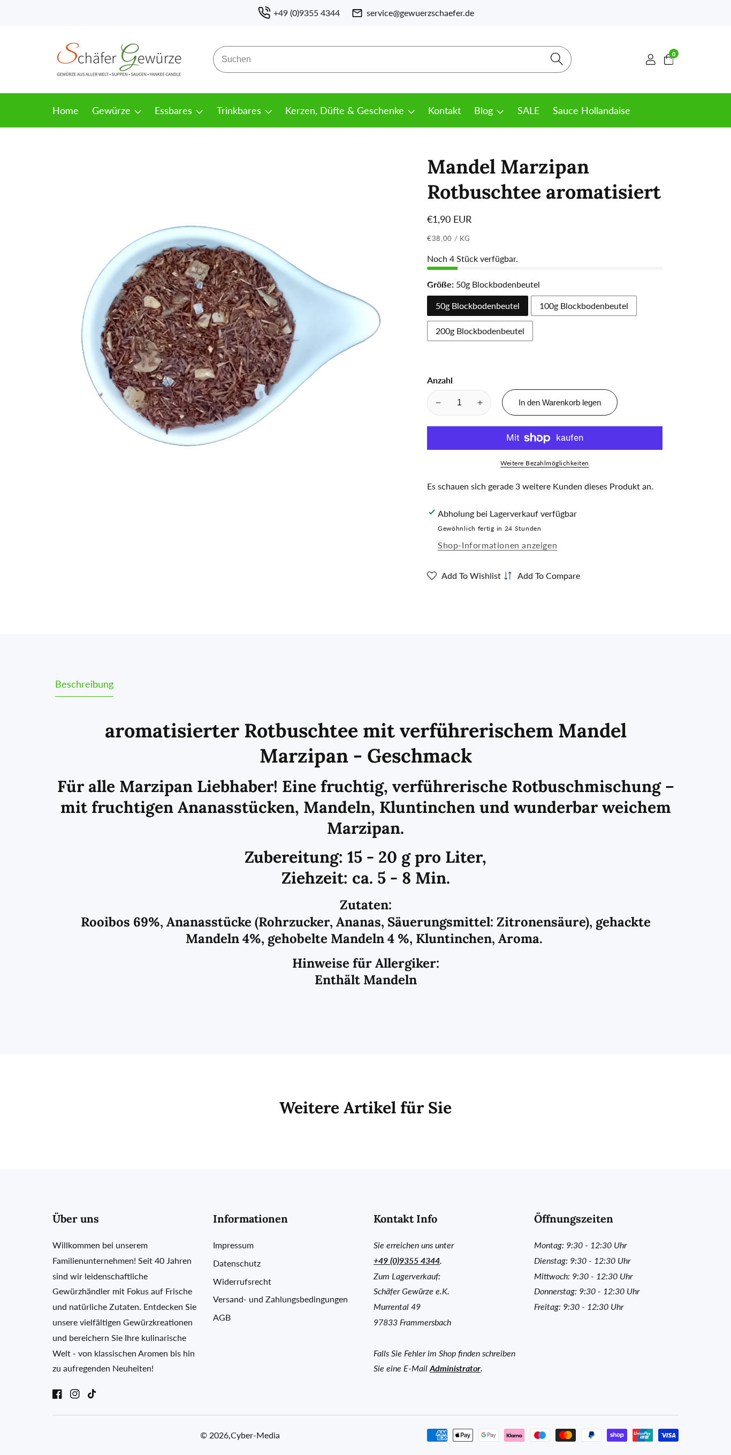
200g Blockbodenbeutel (480, 331)
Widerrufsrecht (242, 1281)
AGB (222, 1317)
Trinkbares (239, 110)
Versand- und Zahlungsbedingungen (280, 1299)
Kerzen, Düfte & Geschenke (344, 110)
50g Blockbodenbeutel (478, 305)
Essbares (173, 110)
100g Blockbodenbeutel (583, 305)
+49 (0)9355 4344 (407, 1260)
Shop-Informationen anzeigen (497, 545)
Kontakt (444, 110)
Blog (483, 110)
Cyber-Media (255, 1435)
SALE (528, 110)
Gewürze (111, 110)
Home (65, 110)
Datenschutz (237, 1263)
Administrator (455, 1368)
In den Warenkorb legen (560, 402)
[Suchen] (557, 59)
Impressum (233, 1245)
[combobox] (392, 59)
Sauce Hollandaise (591, 110)
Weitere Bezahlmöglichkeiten (544, 463)
